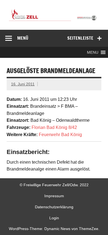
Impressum (54, 196)
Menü (22, 38)
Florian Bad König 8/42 (54, 127)
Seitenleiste (80, 38)
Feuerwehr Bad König (60, 134)
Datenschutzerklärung (54, 207)
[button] (92, 52)
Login (54, 218)
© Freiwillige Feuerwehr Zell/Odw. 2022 (54, 185)
